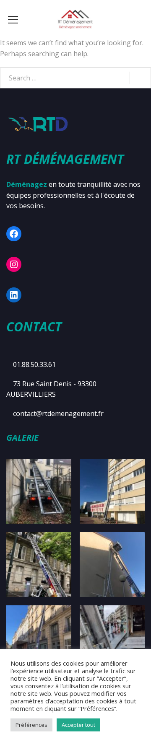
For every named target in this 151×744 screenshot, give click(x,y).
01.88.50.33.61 (34, 364)
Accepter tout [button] (78, 724)
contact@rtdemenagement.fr (58, 413)
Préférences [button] (31, 724)
